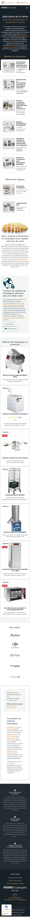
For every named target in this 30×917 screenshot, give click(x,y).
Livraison (15, 894)
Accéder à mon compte (15, 878)
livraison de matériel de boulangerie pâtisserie (13, 304)
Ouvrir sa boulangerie (14, 898)
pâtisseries (22, 299)
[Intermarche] (15, 666)
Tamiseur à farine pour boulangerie (15, 414)
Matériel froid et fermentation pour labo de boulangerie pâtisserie (21, 84)
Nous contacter (12, 329)
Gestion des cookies (15, 915)
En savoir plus (9, 324)
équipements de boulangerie (12, 752)
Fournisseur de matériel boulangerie (14, 728)
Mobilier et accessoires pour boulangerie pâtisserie (20, 161)
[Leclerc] (15, 677)
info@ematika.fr (24, 2)
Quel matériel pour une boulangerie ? (15, 900)
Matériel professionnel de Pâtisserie (21, 123)
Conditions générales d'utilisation (15, 910)
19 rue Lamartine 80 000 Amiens (12, 707)
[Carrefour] (15, 645)
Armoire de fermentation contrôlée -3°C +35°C (15, 570)
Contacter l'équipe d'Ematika (15, 883)
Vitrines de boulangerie (20, 187)
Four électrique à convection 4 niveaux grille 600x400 (15, 608)
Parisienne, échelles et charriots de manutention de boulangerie (21, 142)
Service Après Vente (15, 881)
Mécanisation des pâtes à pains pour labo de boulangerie (21, 64)
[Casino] (15, 655)
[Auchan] (15, 635)
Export (15, 896)
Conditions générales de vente (15, 912)
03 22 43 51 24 (11, 2)
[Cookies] (3, 914)
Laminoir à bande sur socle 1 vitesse (15, 458)
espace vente (11, 738)
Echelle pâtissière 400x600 (15, 495)
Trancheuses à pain (21, 204)
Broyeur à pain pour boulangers (15, 532)
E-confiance (9, 797)
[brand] (9, 8)
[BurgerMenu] (27, 7)
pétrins (11, 41)
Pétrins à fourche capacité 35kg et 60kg (15, 376)
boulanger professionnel (10, 47)
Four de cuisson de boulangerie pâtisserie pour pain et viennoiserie (21, 105)
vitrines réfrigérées (19, 259)
